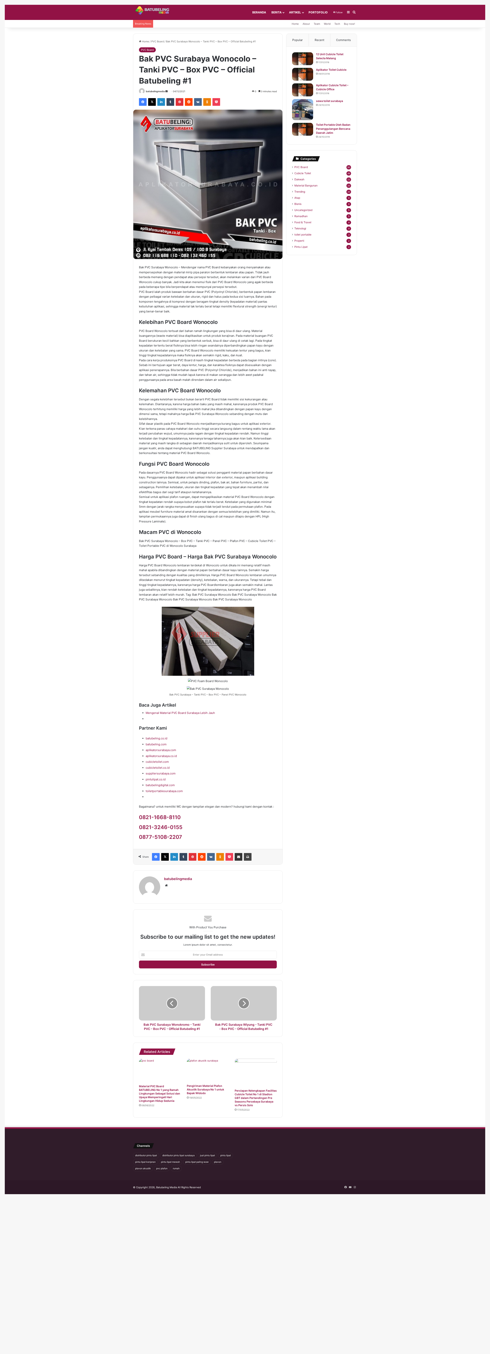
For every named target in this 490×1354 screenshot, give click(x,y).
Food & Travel (302, 222)
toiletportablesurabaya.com (164, 791)
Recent (319, 40)
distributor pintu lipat (146, 1155)
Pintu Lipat (301, 246)
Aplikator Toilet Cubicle (331, 69)
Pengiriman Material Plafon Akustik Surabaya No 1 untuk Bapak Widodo (205, 1089)
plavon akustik (143, 1168)
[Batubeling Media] (153, 10)
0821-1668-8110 (160, 817)
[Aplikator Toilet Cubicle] (302, 74)
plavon (217, 1161)
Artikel (295, 12)
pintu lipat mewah (170, 1161)
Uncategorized (303, 210)
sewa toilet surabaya (329, 101)
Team (317, 23)
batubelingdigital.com (160, 785)
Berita (276, 12)
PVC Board (157, 41)
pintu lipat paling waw (197, 1161)
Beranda (259, 12)
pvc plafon (161, 1168)
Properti (299, 240)
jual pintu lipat (207, 1155)
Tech (337, 23)
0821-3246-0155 (160, 827)
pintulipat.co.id (156, 779)
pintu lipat (225, 1155)
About (306, 23)
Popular (297, 40)
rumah (176, 1168)
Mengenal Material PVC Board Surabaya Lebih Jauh (180, 713)
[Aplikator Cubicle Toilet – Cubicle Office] (302, 89)
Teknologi (300, 228)
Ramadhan (301, 216)
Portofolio (318, 12)
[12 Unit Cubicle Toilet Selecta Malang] (302, 58)
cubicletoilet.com (157, 762)
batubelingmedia (155, 91)
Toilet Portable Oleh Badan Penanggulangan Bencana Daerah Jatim (333, 128)
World (327, 23)
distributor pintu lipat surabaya (178, 1155)
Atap (297, 197)
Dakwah (299, 179)
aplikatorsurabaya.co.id (161, 756)
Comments (343, 40)
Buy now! (349, 23)
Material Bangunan (306, 185)
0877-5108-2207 (160, 837)
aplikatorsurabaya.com (161, 750)
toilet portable (302, 234)
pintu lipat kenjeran (145, 1161)
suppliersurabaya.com (161, 773)
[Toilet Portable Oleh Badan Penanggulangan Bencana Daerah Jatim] (302, 129)
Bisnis (297, 203)
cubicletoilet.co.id (158, 767)
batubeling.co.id (156, 738)
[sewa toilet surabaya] (302, 109)
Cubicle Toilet (302, 173)
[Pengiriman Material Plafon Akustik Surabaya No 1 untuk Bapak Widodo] (208, 1070)
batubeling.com (156, 744)
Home (295, 23)
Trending (299, 191)
